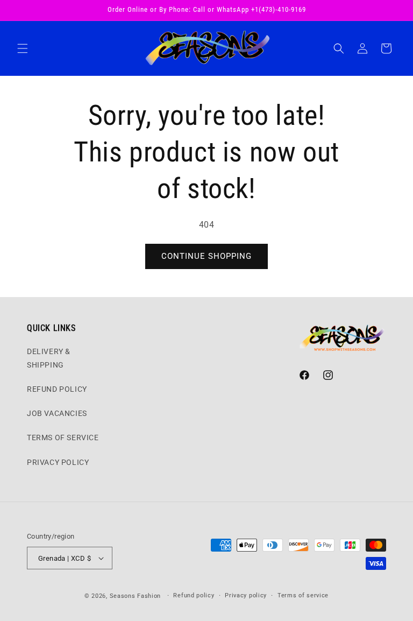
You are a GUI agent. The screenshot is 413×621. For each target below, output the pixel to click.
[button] (22, 48)
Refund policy (193, 595)
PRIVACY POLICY (58, 462)
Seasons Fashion (135, 595)
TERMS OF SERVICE (63, 437)
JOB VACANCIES (57, 413)
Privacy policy (246, 595)
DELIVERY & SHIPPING (48, 358)
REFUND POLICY (57, 389)
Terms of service (303, 595)
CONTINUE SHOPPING (206, 256)
